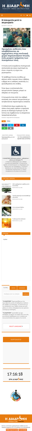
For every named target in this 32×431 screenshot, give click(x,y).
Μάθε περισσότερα (11, 430)
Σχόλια (13, 288)
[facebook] (21, 15)
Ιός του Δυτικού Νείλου (18, 207)
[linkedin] (29, 15)
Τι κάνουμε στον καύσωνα (18, 219)
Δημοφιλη (22, 288)
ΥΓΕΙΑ (8, 121)
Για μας (5, 287)
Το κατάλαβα (22, 430)
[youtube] (27, 15)
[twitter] (24, 15)
